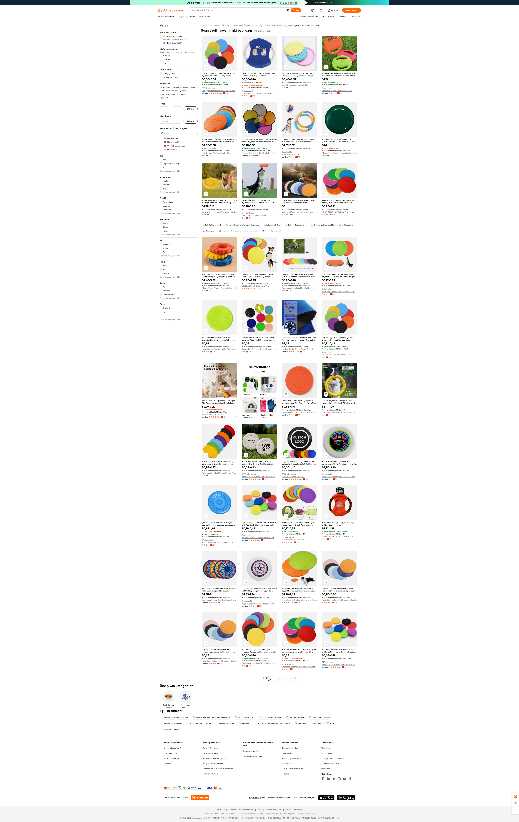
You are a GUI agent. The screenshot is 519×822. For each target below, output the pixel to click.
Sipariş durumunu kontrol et (333, 758)
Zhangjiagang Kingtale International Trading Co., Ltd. (299, 600)
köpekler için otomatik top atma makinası (274, 723)
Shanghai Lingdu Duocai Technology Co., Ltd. (339, 412)
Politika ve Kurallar (210, 774)
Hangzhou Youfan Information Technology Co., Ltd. (219, 349)
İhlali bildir (286, 774)
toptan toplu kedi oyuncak (271, 717)
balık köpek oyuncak (296, 717)
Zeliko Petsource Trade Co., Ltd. (295, 85)
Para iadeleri (287, 763)
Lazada (259, 810)
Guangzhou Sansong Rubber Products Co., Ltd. (259, 349)
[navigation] (179, 352)
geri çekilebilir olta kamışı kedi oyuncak (244, 225)
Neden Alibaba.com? (172, 748)
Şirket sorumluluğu (171, 758)
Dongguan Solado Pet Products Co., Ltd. (218, 91)
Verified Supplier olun (330, 763)
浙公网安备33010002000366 (303, 818)
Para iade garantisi (210, 753)
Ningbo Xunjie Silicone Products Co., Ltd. (219, 288)
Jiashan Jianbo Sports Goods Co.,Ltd (297, 349)
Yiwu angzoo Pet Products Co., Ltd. (336, 355)
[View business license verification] (284, 818)
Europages (298, 810)
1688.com (232, 810)
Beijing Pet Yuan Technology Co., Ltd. (297, 212)
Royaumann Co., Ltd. (290, 154)
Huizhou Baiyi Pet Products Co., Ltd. (337, 91)
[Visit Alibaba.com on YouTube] (344, 778)
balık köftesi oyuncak (213, 225)
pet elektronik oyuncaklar (256, 231)
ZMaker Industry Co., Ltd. (212, 414)
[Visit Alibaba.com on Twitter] (333, 778)
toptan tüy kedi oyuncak (321, 717)
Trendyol (288, 810)
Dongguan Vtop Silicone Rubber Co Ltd (298, 412)
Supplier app (255, 798)
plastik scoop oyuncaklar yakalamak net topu (213, 717)
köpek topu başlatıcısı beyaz (201, 723)
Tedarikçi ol (326, 748)
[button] (288, 10)
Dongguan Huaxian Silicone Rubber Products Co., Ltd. (219, 473)
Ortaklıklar (325, 769)
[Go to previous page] (263, 678)
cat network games (171, 729)
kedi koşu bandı (347, 225)
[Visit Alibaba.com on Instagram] (339, 778)
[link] (515, 796)
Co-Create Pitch (170, 753)
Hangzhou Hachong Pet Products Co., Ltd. (339, 600)
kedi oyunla (317, 723)
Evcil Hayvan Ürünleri (220, 25)
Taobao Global (271, 810)
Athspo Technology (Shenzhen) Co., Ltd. (338, 476)
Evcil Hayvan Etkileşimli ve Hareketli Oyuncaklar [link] (299, 25)
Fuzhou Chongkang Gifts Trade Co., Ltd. (258, 153)
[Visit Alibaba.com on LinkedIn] (328, 778)
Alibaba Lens (178, 798)
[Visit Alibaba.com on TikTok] (350, 778)
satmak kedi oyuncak (246, 717)
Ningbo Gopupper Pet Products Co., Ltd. (259, 215)
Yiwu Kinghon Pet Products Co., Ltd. (297, 540)
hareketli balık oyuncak (230, 231)
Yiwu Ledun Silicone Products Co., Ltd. (258, 538)
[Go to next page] (295, 678)
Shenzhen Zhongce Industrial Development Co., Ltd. (259, 93)
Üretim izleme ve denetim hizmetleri (218, 769)
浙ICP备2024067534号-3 (328, 818)
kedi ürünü (302, 723)
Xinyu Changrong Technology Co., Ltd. (218, 542)
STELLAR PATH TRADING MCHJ (255, 286)
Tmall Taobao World (246, 810)
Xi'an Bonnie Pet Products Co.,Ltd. (216, 153)
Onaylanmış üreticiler (251, 751)
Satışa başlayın (327, 753)
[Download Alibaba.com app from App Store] (326, 797)
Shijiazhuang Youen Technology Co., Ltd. (258, 603)
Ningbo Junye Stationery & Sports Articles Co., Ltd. (259, 476)
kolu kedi (277, 231)
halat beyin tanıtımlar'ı (296, 225)
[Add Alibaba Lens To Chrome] (200, 797)
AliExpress (221, 810)
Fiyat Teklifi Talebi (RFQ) (252, 756)
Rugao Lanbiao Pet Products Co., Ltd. (337, 536)
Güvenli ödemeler (210, 748)
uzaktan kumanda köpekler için (176, 717)
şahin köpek (246, 723)
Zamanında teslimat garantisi (215, 758)
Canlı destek (287, 753)
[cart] (321, 11)
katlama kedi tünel (273, 225)
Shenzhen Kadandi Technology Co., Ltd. (338, 291)
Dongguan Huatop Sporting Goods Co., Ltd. (219, 600)
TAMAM (190, 109)
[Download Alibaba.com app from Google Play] (346, 797)
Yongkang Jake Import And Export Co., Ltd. (219, 212)
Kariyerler (168, 763)
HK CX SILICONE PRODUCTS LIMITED (338, 212)
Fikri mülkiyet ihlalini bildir (292, 769)
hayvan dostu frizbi (226, 723)
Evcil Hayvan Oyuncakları (264, 25)
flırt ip (332, 723)
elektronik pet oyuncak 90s (323, 225)
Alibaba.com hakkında (173, 742)
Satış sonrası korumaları (213, 763)
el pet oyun (209, 231)
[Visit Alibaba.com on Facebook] (323, 778)
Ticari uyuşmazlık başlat (292, 758)
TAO (280, 810)
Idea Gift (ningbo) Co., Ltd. (293, 476)
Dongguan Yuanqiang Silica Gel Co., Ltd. (298, 288)
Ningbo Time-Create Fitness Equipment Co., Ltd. (339, 153)
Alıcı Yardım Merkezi (290, 748)
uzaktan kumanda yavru (173, 723)
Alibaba (204, 25)
